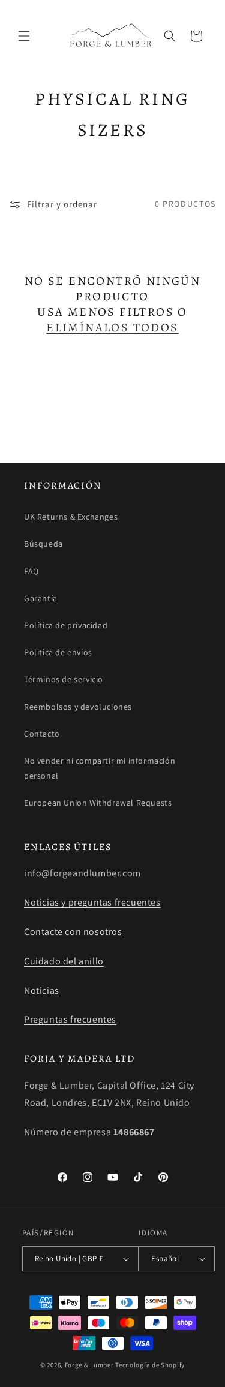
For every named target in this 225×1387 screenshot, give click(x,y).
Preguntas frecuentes (70, 1019)
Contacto (42, 733)
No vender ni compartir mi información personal (99, 768)
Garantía (41, 598)
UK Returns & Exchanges (71, 516)
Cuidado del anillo (64, 961)
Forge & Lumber (89, 1365)
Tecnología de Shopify (150, 1365)
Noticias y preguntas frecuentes (92, 902)
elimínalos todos (112, 328)
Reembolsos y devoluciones (78, 706)
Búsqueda (43, 543)
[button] (24, 36)
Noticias (41, 990)
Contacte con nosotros (73, 931)
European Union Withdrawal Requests (98, 802)
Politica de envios (58, 652)
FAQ (31, 571)
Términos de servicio (63, 679)
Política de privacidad (65, 625)
